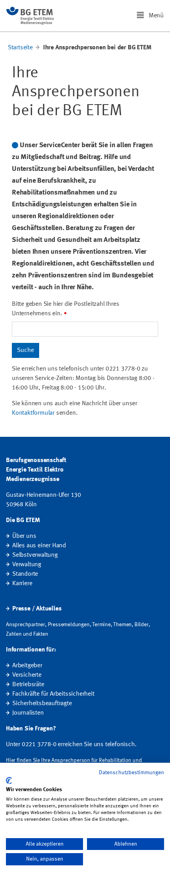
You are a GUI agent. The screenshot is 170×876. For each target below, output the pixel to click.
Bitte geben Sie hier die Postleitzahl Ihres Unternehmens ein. (65, 309)
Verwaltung (26, 565)
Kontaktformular (33, 413)
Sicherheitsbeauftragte (42, 703)
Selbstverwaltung (35, 555)
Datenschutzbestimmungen (131, 772)
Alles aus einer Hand (39, 546)
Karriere (22, 583)
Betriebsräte (28, 684)
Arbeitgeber (27, 666)
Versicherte (27, 675)
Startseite (20, 48)
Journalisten (28, 713)
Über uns (24, 536)
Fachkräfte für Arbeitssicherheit (53, 694)
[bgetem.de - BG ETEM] (30, 15)
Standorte (25, 574)
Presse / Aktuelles (36, 609)
